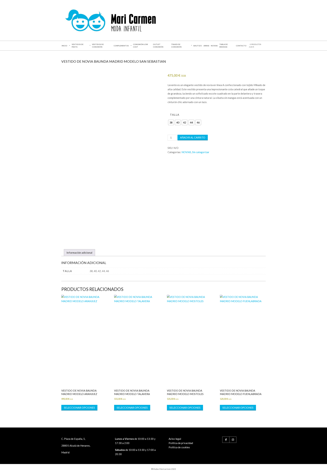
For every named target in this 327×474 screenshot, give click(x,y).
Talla (175, 114)
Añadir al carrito (192, 137)
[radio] (171, 122)
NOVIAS (186, 152)
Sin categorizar (200, 152)
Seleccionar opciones (79, 407)
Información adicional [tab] (79, 252)
